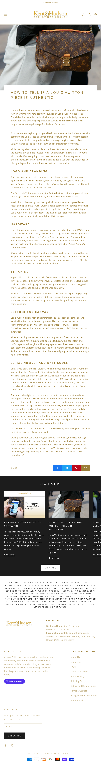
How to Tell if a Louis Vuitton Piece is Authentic (66, 526)
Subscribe (14, 735)
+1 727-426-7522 (62, 629)
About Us (75, 657)
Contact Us (76, 662)
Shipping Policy (78, 681)
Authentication (78, 700)
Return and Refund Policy (83, 686)
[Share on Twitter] (67, 468)
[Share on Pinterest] (76, 468)
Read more (9, 554)
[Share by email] (85, 468)
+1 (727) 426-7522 (50, 2)
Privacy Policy (77, 676)
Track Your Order (79, 671)
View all (50, 567)
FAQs (73, 666)
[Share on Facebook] (57, 468)
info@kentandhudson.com (75, 632)
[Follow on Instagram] (12, 745)
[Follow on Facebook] (5, 745)
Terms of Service (79, 690)
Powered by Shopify (62, 753)
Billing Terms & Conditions (84, 695)
